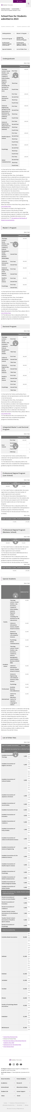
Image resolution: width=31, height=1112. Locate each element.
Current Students (15, 8)
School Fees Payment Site (10, 1037)
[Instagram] (14, 1064)
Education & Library (22, 1087)
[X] (10, 1064)
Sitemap (26, 1105)
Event (18, 1095)
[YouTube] (21, 1064)
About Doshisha (5, 1078)
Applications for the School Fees (12, 1044)
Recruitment (19, 1105)
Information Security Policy (9, 1105)
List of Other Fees (6, 206)
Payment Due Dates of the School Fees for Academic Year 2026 (14, 1041)
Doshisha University (5, 8)
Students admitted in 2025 (23, 26)
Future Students (21, 1078)
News (3, 1095)
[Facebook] (17, 1064)
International (5, 1087)
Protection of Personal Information (17, 1103)
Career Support (21, 1091)
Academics (4, 1083)
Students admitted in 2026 (7, 26)
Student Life (4, 1091)
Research (19, 1083)
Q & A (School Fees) (8, 1046)
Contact (5, 1103)
